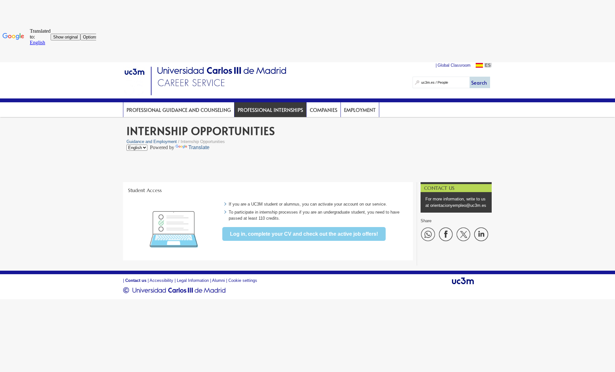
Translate (198, 147)
